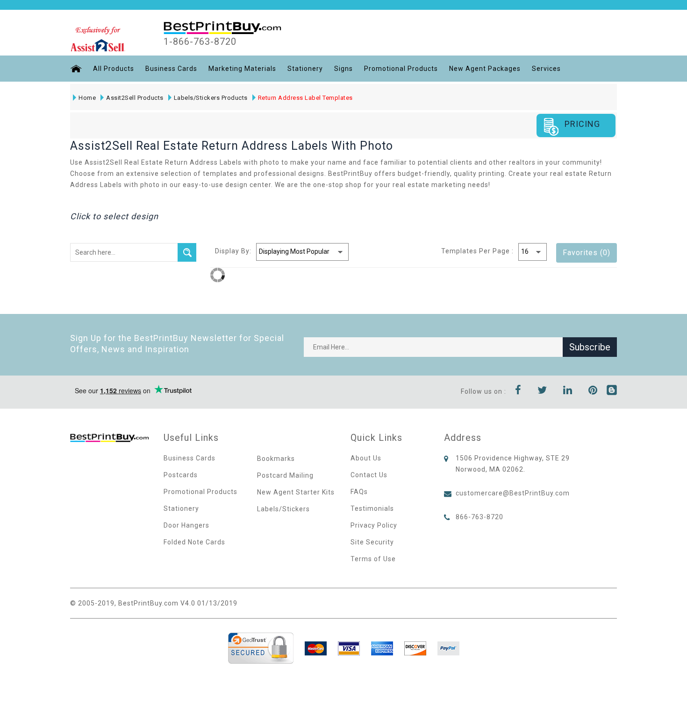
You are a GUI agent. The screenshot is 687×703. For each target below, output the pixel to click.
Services (546, 68)
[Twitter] (542, 391)
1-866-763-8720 (200, 41)
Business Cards (171, 68)
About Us (366, 458)
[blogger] (612, 391)
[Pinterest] (593, 391)
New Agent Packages (485, 68)
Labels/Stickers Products (211, 97)
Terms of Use (373, 559)
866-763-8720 (479, 517)
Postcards (181, 475)
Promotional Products (401, 68)
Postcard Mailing (285, 475)
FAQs (359, 491)
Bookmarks (276, 458)
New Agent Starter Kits (296, 492)
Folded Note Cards (194, 542)
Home (87, 97)
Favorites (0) (586, 252)
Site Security (372, 542)
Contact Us (369, 475)
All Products (113, 68)
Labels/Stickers (283, 509)
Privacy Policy (374, 525)
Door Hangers (186, 525)
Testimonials (372, 508)
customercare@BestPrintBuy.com (513, 493)
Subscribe (589, 347)
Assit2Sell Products (135, 97)
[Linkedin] (568, 391)
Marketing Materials (242, 68)
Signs (343, 68)
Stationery (305, 68)
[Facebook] (518, 391)
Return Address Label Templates (305, 97)
